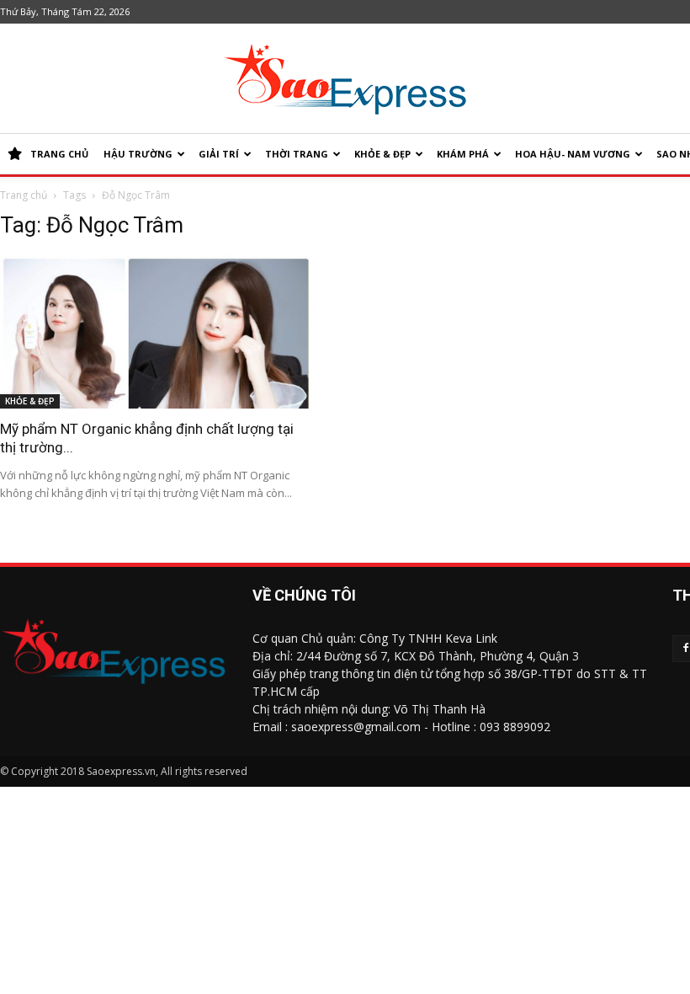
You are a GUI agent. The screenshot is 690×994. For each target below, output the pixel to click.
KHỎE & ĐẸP (382, 153)
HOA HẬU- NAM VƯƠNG (572, 153)
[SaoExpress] (345, 79)
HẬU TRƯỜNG (138, 153)
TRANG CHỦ (59, 153)
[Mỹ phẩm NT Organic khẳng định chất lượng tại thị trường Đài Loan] (156, 332)
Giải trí (219, 153)
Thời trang (296, 153)
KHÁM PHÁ (463, 153)
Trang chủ (23, 195)
